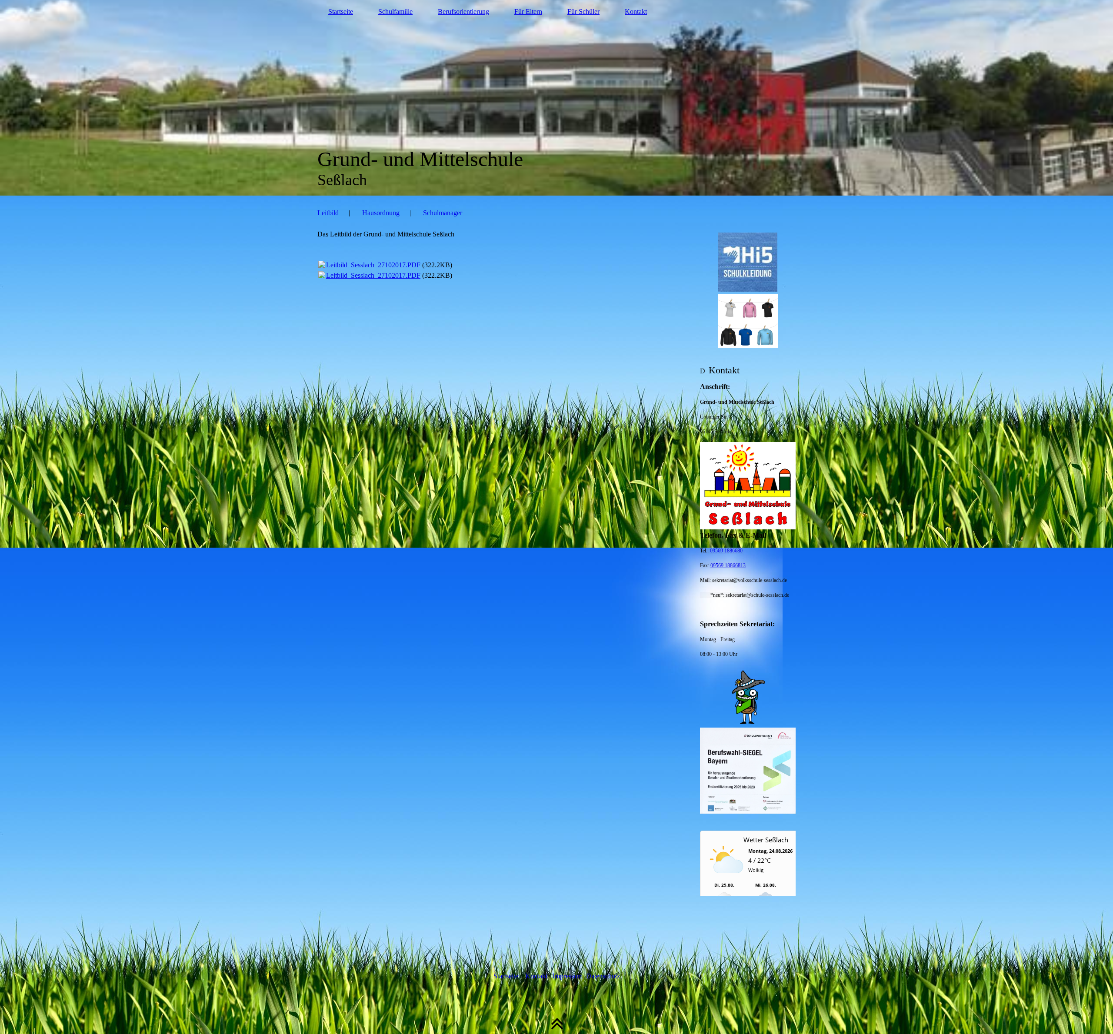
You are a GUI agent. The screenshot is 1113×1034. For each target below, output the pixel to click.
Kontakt (636, 11)
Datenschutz (603, 976)
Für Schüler (583, 11)
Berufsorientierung (463, 11)
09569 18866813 (728, 565)
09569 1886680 (726, 551)
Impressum (568, 976)
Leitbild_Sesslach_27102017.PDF (373, 265)
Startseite (340, 11)
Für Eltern (528, 11)
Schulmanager (442, 212)
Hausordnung (381, 212)
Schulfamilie (395, 11)
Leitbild (328, 212)
